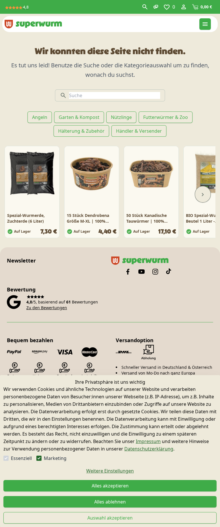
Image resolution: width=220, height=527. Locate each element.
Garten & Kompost (79, 117)
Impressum (148, 441)
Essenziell (21, 458)
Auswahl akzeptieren (110, 518)
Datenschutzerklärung (148, 449)
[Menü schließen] (205, 24)
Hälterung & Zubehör (81, 131)
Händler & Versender (139, 131)
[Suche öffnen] (145, 7)
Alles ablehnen (110, 502)
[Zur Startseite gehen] (33, 24)
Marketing (55, 458)
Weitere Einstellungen (110, 471)
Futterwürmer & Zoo (165, 117)
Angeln (39, 117)
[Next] (203, 194)
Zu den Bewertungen (46, 307)
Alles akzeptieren (110, 486)
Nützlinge (121, 117)
